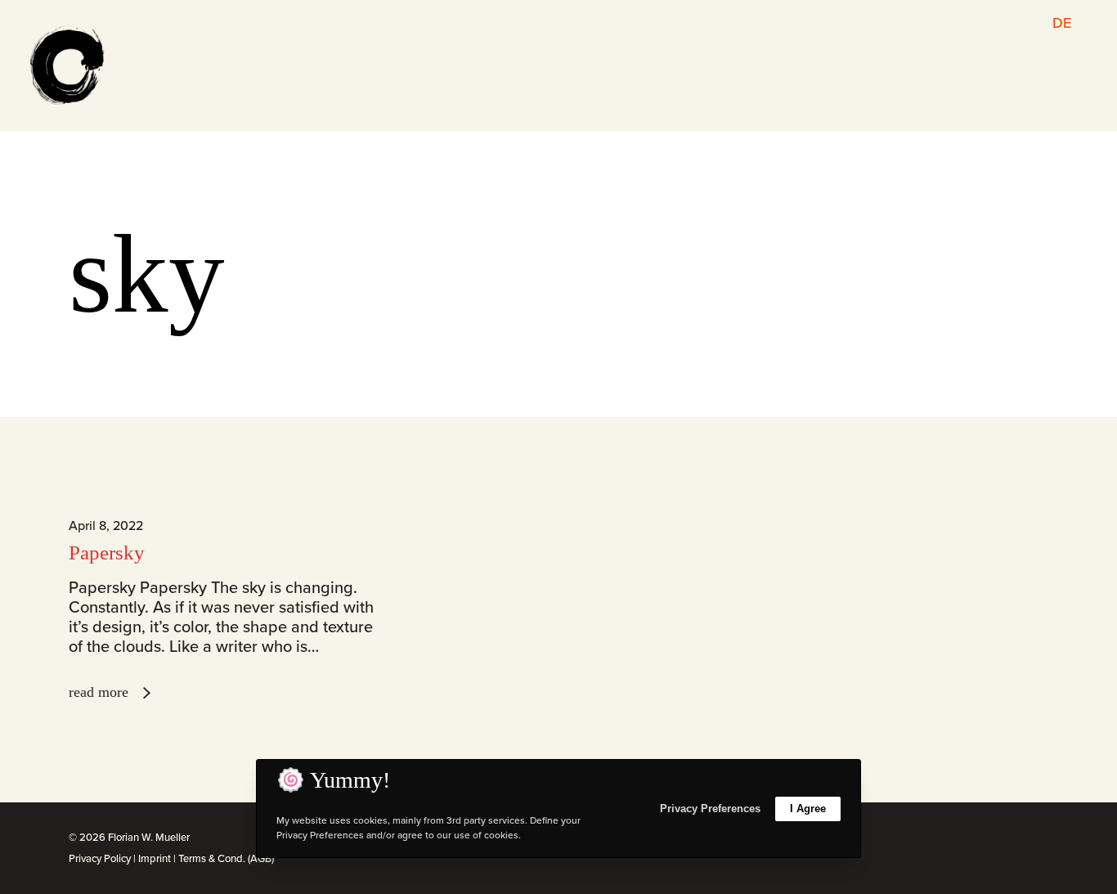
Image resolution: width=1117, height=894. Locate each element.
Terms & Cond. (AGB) (226, 858)
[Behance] (1026, 838)
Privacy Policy (100, 858)
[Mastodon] (1044, 838)
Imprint (154, 858)
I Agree (808, 808)
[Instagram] (990, 838)
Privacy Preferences (710, 808)
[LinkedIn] (1008, 838)
